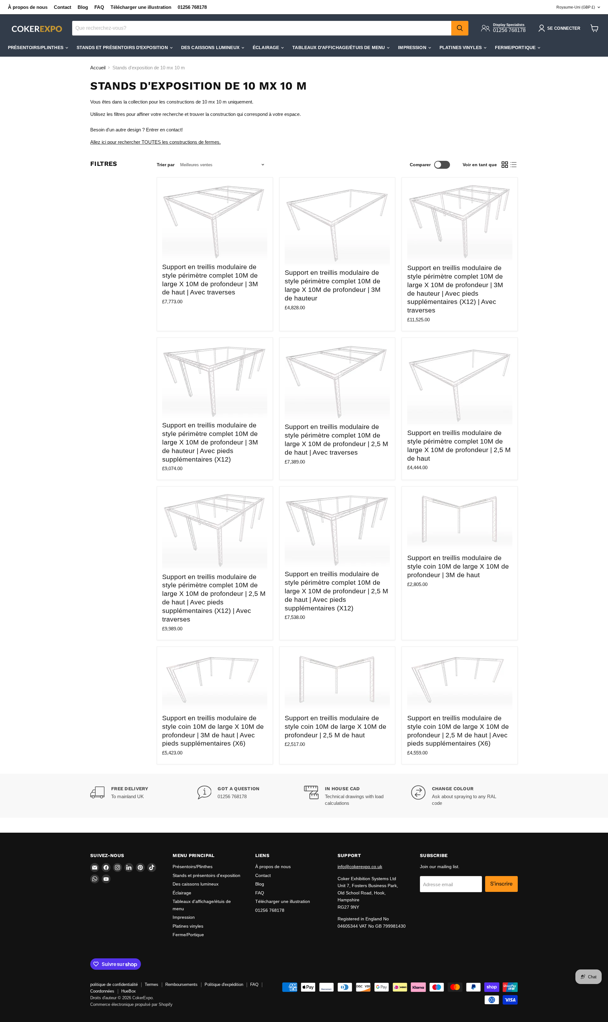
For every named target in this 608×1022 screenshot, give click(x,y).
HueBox (128, 991)
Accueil (97, 67)
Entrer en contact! (164, 129)
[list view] (513, 164)
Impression (413, 47)
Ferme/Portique (516, 47)
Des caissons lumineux (211, 47)
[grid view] (504, 164)
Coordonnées (102, 991)
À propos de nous (28, 7)
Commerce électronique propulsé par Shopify (131, 1004)
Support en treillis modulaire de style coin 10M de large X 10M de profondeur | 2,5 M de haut (335, 726)
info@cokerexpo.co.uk (360, 866)
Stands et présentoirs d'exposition (123, 47)
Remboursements (181, 984)
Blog (83, 7)
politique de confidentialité (114, 984)
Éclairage (266, 47)
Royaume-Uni (575, 7)
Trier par (165, 164)
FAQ (99, 7)
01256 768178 (192, 7)
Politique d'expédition (224, 984)
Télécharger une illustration (141, 7)
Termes (151, 984)
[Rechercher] (459, 28)
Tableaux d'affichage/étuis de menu (339, 47)
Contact (62, 7)
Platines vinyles (461, 47)
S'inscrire (501, 883)
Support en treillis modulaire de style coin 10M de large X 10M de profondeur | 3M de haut (458, 566)
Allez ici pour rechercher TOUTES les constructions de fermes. (155, 142)
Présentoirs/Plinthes (36, 47)
